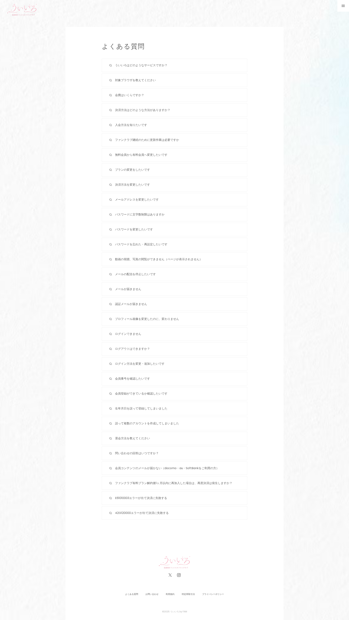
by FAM (183, 611)
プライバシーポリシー (213, 594)
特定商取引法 (188, 594)
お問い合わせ (152, 594)
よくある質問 (131, 594)
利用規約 (170, 594)
